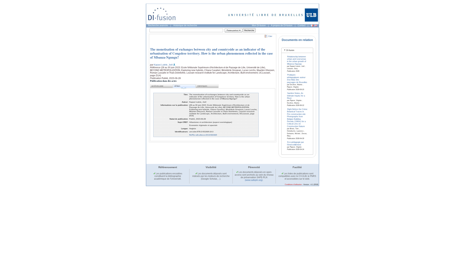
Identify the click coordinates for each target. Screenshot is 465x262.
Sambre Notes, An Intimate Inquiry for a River (296, 95)
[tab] (297, 50)
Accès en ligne (157, 86)
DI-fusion (290, 50)
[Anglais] (315, 25)
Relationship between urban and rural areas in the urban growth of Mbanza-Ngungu (296, 60)
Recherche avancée (158, 25)
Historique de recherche (185, 25)
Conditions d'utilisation (293, 184)
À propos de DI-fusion (281, 25)
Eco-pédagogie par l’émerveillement (295, 143)
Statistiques (202, 86)
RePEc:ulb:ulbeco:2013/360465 (203, 135)
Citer (270, 36)
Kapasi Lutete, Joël (163, 64)
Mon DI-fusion (259, 25)
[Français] (311, 25)
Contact (301, 25)
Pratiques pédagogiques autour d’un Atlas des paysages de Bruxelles (297, 78)
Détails (177, 86)
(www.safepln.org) (254, 180)
